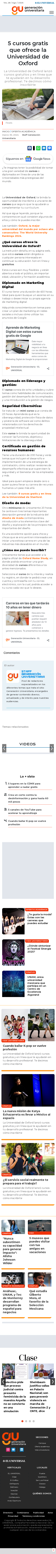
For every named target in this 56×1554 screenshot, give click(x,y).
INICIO (6, 131)
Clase (14, 1477)
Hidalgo (42, 1487)
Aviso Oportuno (14, 1501)
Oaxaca (42, 1484)
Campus (42, 1443)
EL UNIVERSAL (14, 1473)
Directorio (8, 1513)
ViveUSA (14, 1490)
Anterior (3, 1381)
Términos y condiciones (33, 1516)
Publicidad (38, 1513)
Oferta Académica (23, 131)
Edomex (14, 1494)
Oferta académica (42, 1446)
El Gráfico (14, 1480)
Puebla (42, 1473)
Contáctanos (23, 1513)
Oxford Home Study (35, 558)
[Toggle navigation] (51, 12)
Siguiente (52, 1381)
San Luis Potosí (42, 1480)
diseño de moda (13, 518)
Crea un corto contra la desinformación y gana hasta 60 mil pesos (28, 798)
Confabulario (14, 1497)
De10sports (14, 1484)
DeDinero (14, 1487)
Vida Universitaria (42, 1450)
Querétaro (42, 1477)
